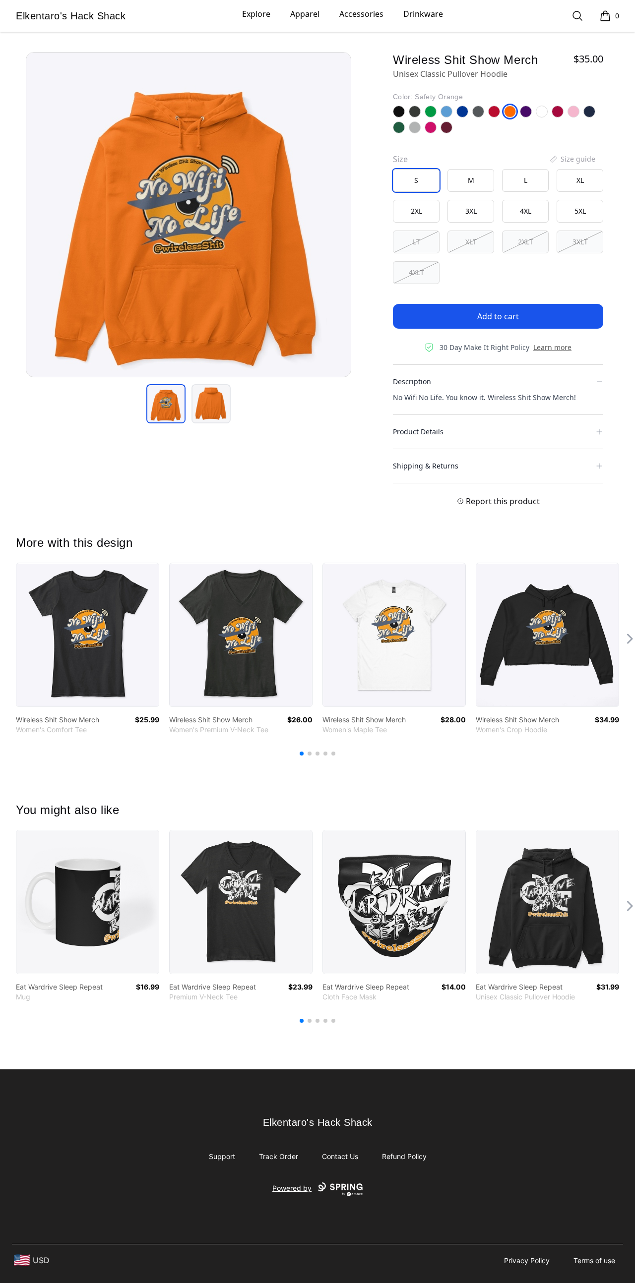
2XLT (525, 241)
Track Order (278, 1156)
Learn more (552, 347)
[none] (572, 159)
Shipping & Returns (425, 465)
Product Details (418, 431)
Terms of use (594, 1260)
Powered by (292, 1188)
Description (412, 381)
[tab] (166, 403)
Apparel (304, 13)
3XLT (580, 241)
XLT (471, 241)
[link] (87, 634)
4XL (525, 211)
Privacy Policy (527, 1260)
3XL (471, 211)
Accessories (361, 13)
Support (222, 1156)
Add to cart (498, 316)
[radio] (416, 180)
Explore (256, 13)
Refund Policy (404, 1156)
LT (416, 241)
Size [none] (400, 159)
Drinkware (423, 13)
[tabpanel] (188, 214)
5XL (580, 211)
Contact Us (340, 1156)
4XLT (416, 272)
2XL (416, 211)
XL (580, 180)
